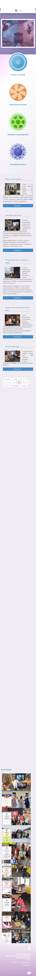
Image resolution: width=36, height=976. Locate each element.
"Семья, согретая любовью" (13, 179)
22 (21, 379)
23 (25, 379)
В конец (24, 385)
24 (5, 382)
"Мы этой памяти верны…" (13, 346)
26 (14, 382)
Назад (15, 379)
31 (10, 385)
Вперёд (16, 385)
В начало (7, 379)
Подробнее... (18, 205)
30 (5, 385)
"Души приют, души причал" (13, 215)
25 (10, 382)
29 (28, 382)
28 (23, 382)
